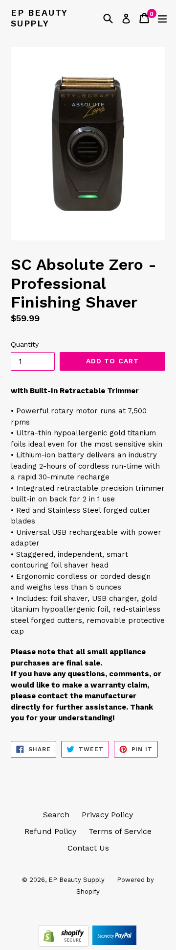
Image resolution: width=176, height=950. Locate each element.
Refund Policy (50, 831)
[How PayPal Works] (114, 944)
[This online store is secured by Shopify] (65, 944)
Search (56, 814)
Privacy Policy (107, 814)
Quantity (25, 344)
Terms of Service (120, 831)
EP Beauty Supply (39, 17)
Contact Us (88, 848)
